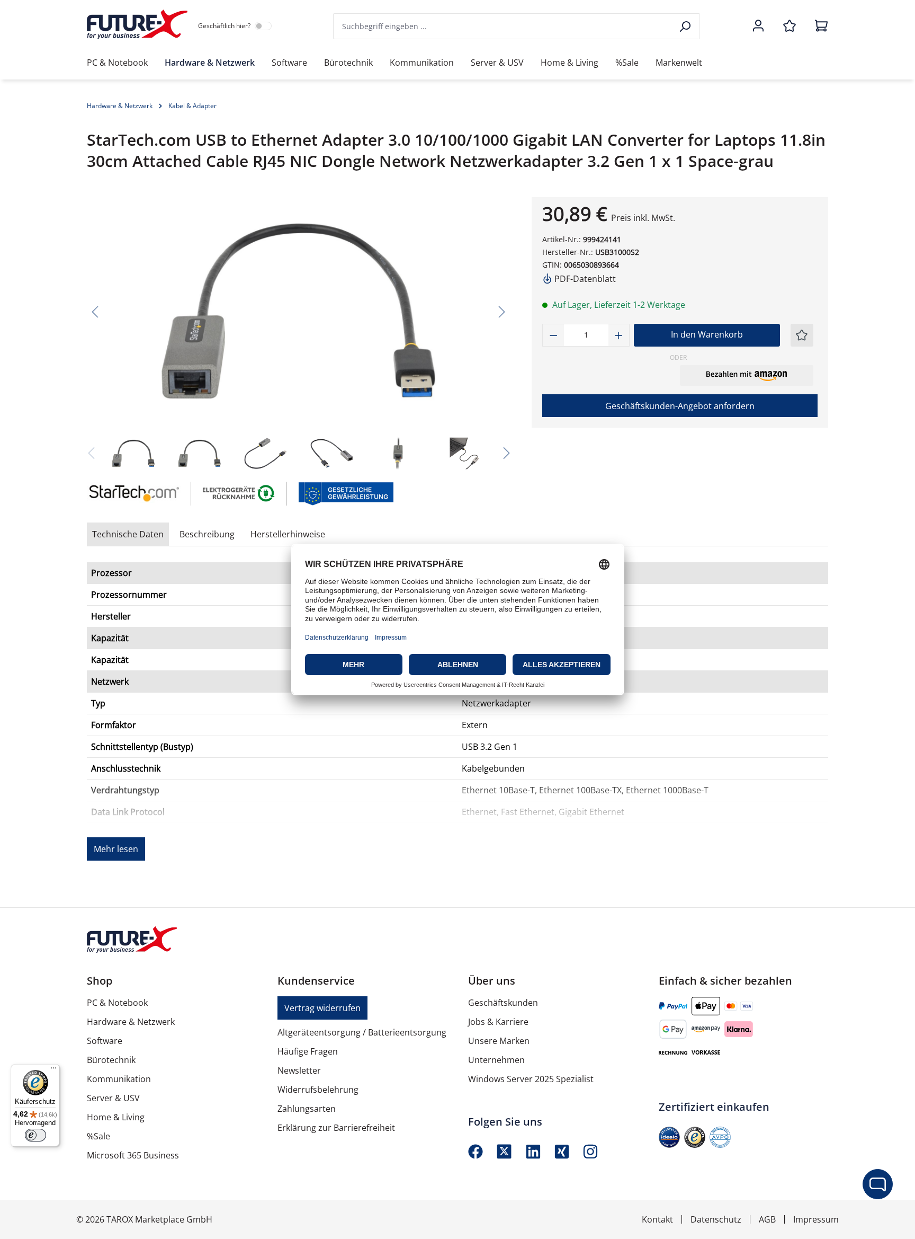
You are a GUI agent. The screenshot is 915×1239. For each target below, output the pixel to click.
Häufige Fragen (307, 1051)
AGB (767, 1219)
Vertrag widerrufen (322, 1008)
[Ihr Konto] (758, 26)
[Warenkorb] (818, 26)
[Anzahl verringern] (553, 335)
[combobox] (503, 26)
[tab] (207, 534)
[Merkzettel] (789, 26)
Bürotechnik (111, 1060)
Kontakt (657, 1219)
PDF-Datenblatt (584, 279)
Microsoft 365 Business (133, 1155)
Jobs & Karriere (498, 1022)
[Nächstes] (502, 311)
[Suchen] (685, 26)
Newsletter (299, 1070)
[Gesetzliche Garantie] (345, 493)
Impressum (816, 1219)
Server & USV (113, 1098)
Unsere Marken (499, 1041)
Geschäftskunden (503, 1002)
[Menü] (53, 1070)
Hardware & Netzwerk (131, 1022)
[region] (298, 335)
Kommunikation (119, 1079)
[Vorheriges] (95, 311)
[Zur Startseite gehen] (137, 24)
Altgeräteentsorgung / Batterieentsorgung (361, 1032)
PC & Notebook (117, 1002)
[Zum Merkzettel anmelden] (802, 335)
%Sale (98, 1136)
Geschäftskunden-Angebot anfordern (680, 406)
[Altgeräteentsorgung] (239, 493)
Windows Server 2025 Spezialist (531, 1079)
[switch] (35, 1135)
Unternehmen (496, 1060)
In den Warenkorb (707, 334)
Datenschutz (715, 1219)
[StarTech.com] (133, 494)
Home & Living (116, 1117)
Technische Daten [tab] (128, 534)
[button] (746, 375)
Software (104, 1041)
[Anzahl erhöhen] (619, 335)
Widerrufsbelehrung (317, 1089)
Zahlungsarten (306, 1108)
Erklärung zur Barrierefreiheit (336, 1128)
